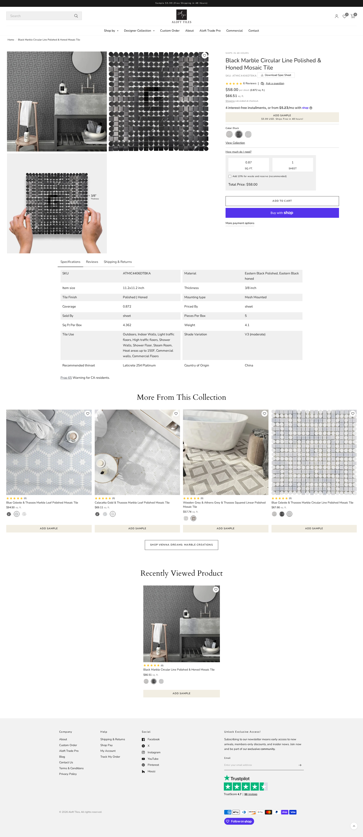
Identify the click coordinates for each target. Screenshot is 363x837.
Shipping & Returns (112, 739)
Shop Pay (106, 745)
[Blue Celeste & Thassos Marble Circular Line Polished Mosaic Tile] (314, 452)
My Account (108, 751)
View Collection (235, 143)
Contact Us (66, 762)
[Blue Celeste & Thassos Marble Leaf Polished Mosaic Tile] (49, 452)
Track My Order (110, 757)
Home (11, 39)
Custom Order (170, 31)
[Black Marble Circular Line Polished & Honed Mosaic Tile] (181, 624)
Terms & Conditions (71, 768)
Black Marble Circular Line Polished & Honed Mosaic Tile (179, 669)
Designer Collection (137, 31)
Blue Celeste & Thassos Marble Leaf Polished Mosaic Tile (42, 502)
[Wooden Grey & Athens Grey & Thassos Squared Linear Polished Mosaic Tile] (225, 452)
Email (227, 758)
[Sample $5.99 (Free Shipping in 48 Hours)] (181, 3)
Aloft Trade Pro (210, 31)
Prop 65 (66, 378)
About (189, 31)
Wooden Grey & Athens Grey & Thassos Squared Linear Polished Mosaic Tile (224, 505)
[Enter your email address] (300, 765)
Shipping (230, 100)
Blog (62, 757)
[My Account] (336, 16)
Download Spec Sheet (278, 75)
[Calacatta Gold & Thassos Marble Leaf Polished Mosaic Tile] (137, 452)
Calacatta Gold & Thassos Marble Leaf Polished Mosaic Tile (132, 502)
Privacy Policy (68, 774)
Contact (253, 31)
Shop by (109, 31)
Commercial (234, 31)
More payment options (240, 223)
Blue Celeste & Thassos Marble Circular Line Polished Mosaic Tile (312, 502)
